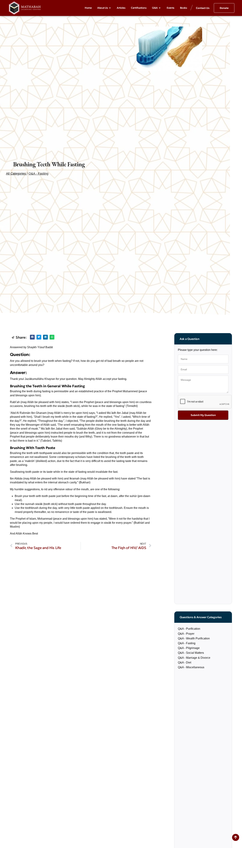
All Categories (16, 173)
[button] (32, 337)
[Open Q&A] (160, 8)
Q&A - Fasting (38, 173)
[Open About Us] (110, 8)
